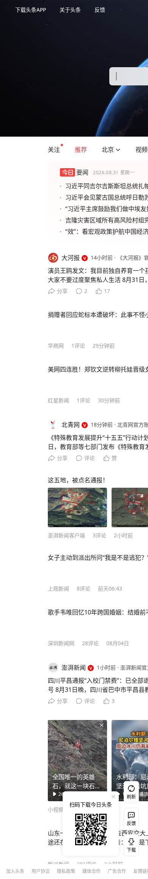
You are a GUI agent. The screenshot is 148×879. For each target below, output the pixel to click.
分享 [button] (62, 291)
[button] (54, 149)
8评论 (83, 588)
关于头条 (70, 9)
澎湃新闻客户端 (66, 535)
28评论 (90, 643)
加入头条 (15, 871)
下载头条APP (30, 9)
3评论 (99, 535)
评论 (89, 458)
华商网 (56, 345)
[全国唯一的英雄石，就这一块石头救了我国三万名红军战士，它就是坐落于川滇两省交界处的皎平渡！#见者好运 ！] (77, 760)
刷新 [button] (131, 797)
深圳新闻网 (61, 643)
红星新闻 (58, 400)
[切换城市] (118, 149)
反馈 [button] (99, 9)
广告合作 (117, 871)
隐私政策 (66, 871)
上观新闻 (58, 588)
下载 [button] (130, 843)
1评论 (78, 345)
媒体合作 (91, 871)
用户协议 (40, 871)
